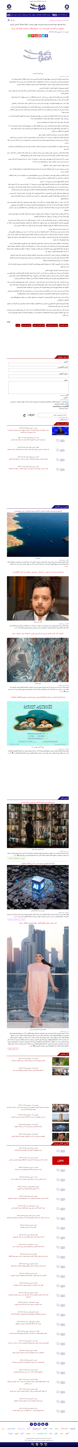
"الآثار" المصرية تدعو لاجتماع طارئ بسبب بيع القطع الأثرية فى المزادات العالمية (28, 1198)
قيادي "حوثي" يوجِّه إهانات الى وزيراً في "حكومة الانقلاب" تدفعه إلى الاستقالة (28, 468)
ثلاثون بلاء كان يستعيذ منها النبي (28, 1227)
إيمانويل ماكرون (46, 257)
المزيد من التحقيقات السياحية (16, 858)
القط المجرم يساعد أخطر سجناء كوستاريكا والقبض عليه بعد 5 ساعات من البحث (28, 1343)
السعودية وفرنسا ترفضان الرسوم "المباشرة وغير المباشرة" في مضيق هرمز (38, 511)
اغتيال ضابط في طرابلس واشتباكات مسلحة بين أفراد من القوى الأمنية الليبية (28, 459)
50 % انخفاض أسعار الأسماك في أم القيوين (28, 1188)
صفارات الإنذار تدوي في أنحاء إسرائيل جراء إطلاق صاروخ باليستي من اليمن (28, 1159)
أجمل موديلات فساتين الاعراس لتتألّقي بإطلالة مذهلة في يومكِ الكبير (28, 1266)
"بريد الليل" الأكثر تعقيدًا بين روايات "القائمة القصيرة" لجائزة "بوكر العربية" (28, 1391)
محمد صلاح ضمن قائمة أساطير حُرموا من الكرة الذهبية (38, 802)
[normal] (11, 20)
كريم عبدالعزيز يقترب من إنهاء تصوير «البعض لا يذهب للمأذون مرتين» (28, 1179)
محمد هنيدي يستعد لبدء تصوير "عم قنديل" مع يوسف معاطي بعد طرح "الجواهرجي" (38, 572)
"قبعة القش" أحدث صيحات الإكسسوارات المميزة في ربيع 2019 (28, 1362)
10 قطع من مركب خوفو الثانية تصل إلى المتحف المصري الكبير (28, 1352)
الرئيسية (66, 20)
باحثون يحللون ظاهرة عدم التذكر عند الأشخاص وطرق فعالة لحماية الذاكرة (28, 1333)
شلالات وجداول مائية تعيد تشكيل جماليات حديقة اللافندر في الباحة (28, 1060)
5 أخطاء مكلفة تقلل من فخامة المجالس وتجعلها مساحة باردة (28, 1070)
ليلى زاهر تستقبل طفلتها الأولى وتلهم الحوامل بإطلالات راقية (38, 923)
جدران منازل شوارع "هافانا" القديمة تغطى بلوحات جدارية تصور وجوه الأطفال (28, 1256)
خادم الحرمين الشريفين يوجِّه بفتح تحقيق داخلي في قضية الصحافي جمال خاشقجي (28, 449)
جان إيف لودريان (26, 325)
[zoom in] (9, 20)
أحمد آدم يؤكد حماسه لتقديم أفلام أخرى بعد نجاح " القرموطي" (28, 1237)
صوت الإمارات (64, 325)
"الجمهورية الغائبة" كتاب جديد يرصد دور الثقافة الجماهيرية (28, 1372)
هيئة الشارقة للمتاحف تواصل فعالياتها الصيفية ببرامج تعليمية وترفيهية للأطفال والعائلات (38, 697)
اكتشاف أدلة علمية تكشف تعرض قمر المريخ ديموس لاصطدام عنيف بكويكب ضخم (37, 633)
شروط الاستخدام (64, 399)
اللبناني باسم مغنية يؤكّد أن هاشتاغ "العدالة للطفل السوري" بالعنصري (28, 1275)
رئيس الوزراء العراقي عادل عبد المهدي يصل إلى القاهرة (28, 1400)
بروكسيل (66, 118)
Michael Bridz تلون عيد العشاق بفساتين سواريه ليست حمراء (28, 1246)
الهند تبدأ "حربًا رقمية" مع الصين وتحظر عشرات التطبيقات (28, 1285)
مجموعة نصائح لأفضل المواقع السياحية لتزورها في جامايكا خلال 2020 (28, 1314)
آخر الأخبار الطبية (13, 1048)
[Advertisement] (38, 341)
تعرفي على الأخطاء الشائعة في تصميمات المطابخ (28, 1323)
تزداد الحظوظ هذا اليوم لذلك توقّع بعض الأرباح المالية (28, 1150)
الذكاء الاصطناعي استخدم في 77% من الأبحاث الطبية (37, 863)
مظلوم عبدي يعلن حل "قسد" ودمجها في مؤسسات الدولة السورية (28, 1136)
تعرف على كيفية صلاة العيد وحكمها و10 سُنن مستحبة (28, 1169)
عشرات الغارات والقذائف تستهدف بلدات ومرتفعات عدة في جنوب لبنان (41, 14)
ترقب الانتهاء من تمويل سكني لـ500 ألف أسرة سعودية (28, 1304)
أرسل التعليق (63, 419)
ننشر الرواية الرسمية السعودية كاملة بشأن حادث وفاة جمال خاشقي (28, 439)
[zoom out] (14, 20)
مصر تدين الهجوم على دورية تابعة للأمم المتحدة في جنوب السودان (28, 1117)
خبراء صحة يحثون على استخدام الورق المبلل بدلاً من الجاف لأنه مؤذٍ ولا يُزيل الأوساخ (28, 1217)
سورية (18, 325)
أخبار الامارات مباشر (38, 325)
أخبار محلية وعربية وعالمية (56, 20)
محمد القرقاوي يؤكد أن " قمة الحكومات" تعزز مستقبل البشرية (28, 1410)
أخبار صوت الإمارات (52, 325)
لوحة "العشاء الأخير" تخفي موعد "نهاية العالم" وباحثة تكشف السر (28, 1208)
